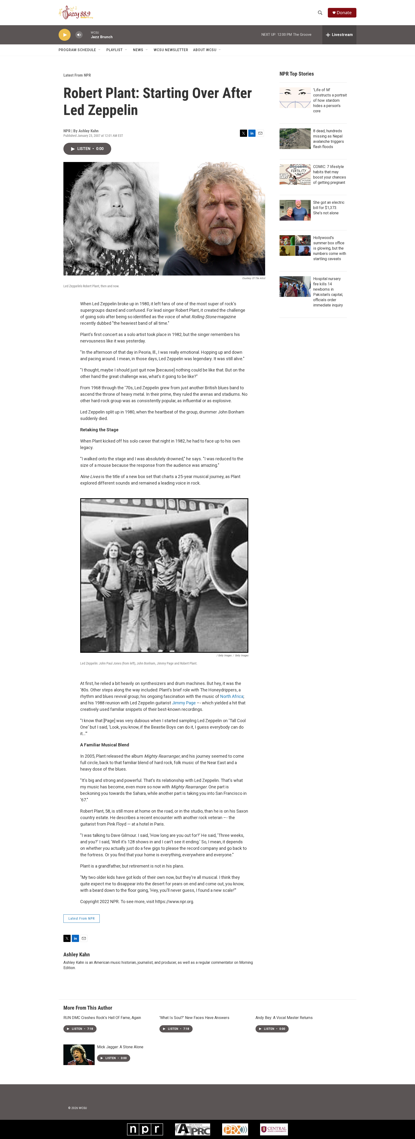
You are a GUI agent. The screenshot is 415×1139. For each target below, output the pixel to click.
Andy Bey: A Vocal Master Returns (284, 1017)
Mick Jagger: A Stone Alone (120, 1047)
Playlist (114, 50)
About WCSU (204, 50)
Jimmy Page (184, 702)
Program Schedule (77, 50)
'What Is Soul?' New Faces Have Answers (194, 1017)
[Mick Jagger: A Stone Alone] (79, 1054)
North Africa (231, 696)
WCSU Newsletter (171, 50)
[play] (64, 35)
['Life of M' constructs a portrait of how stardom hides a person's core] (295, 97)
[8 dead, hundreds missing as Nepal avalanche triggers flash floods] (295, 138)
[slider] (86, 34)
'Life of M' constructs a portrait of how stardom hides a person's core (330, 100)
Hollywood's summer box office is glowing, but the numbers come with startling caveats (329, 248)
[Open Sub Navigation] (100, 50)
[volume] (79, 35)
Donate (344, 12)
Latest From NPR (77, 75)
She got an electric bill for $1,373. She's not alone (328, 207)
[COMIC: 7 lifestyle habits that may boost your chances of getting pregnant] (295, 174)
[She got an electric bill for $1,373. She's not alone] (295, 210)
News (138, 50)
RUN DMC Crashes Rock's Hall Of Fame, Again (102, 1017)
